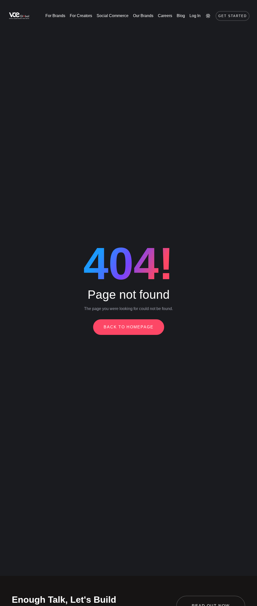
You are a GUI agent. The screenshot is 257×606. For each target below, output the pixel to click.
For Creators (81, 16)
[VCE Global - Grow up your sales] (19, 15)
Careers (165, 16)
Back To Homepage (129, 327)
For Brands (55, 16)
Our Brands (143, 16)
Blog (181, 16)
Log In (195, 16)
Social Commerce (112, 16)
